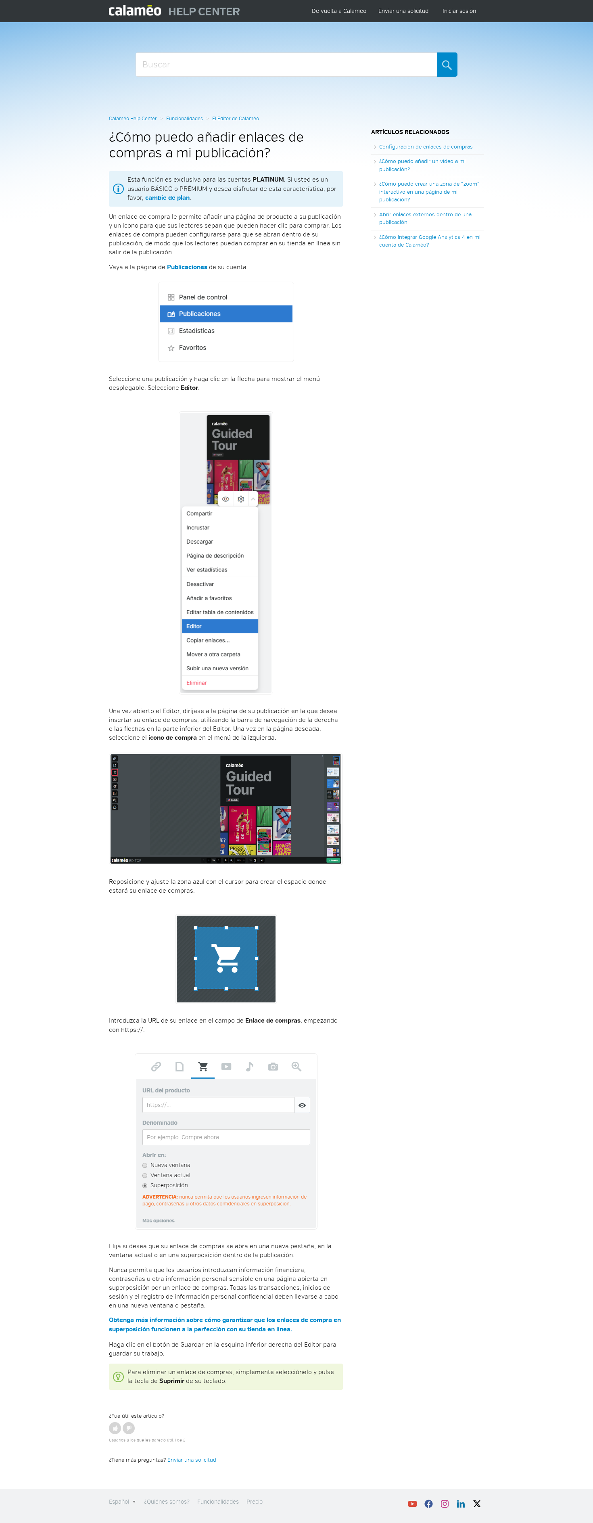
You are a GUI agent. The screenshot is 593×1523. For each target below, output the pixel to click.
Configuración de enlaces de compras (426, 147)
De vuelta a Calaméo (339, 11)
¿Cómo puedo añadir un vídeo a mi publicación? (422, 165)
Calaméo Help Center (133, 119)
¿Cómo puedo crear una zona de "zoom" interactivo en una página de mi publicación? (429, 192)
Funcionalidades (184, 119)
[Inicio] (135, 11)
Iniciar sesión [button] (459, 11)
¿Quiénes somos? (167, 1501)
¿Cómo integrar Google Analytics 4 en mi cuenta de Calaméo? (429, 241)
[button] (115, 1428)
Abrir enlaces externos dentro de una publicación (425, 218)
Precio (254, 1501)
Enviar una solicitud (403, 11)
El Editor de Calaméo (235, 119)
